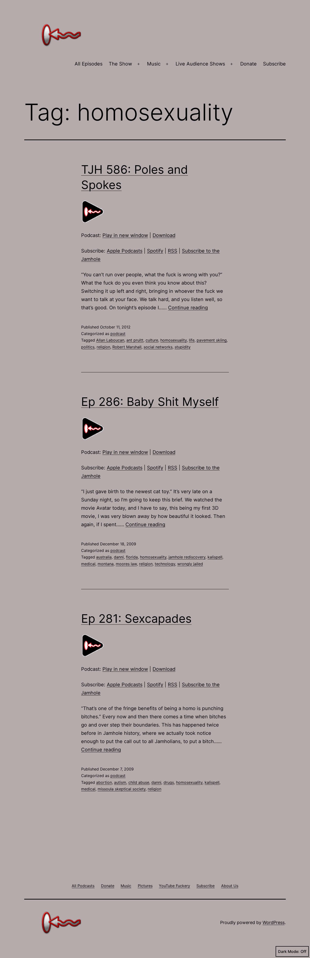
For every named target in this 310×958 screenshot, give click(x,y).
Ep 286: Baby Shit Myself (150, 401)
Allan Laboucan (110, 340)
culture (152, 340)
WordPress (274, 922)
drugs (168, 782)
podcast (117, 333)
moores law (126, 563)
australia (104, 557)
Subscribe (274, 64)
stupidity (183, 346)
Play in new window (125, 235)
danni (119, 557)
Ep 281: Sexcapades (136, 618)
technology (165, 563)
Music (154, 64)
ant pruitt (134, 340)
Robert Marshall (126, 346)
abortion (104, 782)
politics (87, 346)
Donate (248, 64)
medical (88, 563)
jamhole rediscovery (187, 557)
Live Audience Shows (200, 64)
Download (164, 235)
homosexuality (173, 340)
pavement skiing (212, 340)
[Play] (93, 211)
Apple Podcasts (124, 251)
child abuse (138, 782)
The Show (120, 64)
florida (132, 557)
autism (120, 782)
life (191, 340)
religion (103, 346)
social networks (158, 346)
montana (106, 563)
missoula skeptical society (122, 788)
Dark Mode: (288, 951)
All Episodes (88, 64)
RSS (172, 251)
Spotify (155, 251)
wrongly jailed (190, 563)
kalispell (215, 557)
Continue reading (188, 308)
